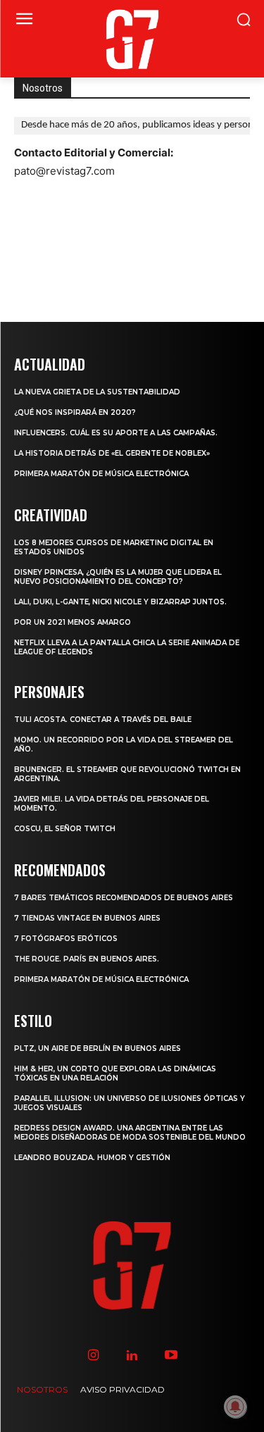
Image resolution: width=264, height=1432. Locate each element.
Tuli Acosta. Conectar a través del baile (102, 719)
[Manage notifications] (235, 1406)
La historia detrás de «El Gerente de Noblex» (112, 453)
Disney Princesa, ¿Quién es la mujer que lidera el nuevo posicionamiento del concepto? (118, 577)
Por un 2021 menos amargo (72, 622)
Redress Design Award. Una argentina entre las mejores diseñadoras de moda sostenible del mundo (130, 1132)
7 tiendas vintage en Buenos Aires (87, 918)
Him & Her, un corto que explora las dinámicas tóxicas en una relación (115, 1073)
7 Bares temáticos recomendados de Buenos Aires (123, 897)
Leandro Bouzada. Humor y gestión (92, 1157)
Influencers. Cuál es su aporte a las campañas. (116, 432)
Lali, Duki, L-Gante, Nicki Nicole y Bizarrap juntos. (120, 601)
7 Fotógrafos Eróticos (66, 938)
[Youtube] (171, 1355)
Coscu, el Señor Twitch (64, 828)
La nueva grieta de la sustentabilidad (97, 392)
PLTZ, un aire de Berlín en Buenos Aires (97, 1048)
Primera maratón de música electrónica (101, 473)
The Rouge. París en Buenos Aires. (86, 959)
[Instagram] (93, 1355)
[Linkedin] (132, 1355)
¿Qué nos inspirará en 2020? (75, 412)
